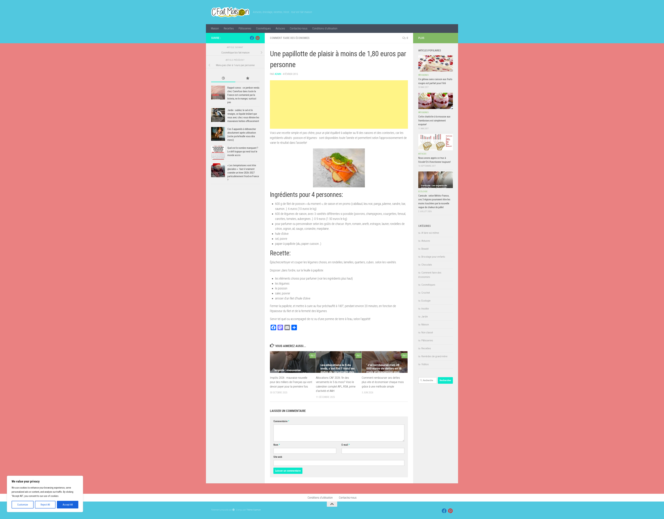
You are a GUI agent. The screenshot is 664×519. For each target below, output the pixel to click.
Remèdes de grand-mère (434, 356)
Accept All (68, 504)
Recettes (229, 28)
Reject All (45, 504)
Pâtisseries (245, 28)
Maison (215, 28)
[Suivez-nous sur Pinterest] (257, 38)
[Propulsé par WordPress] (233, 510)
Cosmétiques (263, 28)
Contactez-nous (298, 28)
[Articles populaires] (247, 78)
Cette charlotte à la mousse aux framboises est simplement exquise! (434, 120)
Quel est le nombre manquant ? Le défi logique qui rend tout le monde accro (242, 151)
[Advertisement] (339, 104)
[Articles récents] (223, 78)
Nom (276, 444)
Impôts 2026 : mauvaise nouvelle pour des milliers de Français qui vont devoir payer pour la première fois (291, 382)
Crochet (425, 292)
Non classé (427, 332)
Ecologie (422, 191)
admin (278, 74)
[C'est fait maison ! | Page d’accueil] (230, 12)
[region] (45, 494)
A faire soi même (430, 232)
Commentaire (281, 421)
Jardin (424, 316)
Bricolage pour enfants (433, 256)
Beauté (425, 248)
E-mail (346, 444)
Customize (22, 504)
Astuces (280, 28)
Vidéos (425, 364)
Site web (277, 457)
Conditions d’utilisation (324, 28)
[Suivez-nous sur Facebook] (252, 38)
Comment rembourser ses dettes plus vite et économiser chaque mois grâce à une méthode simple (383, 382)
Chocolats (426, 264)
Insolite (425, 308)
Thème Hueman (253, 509)
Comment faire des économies (290, 38)
